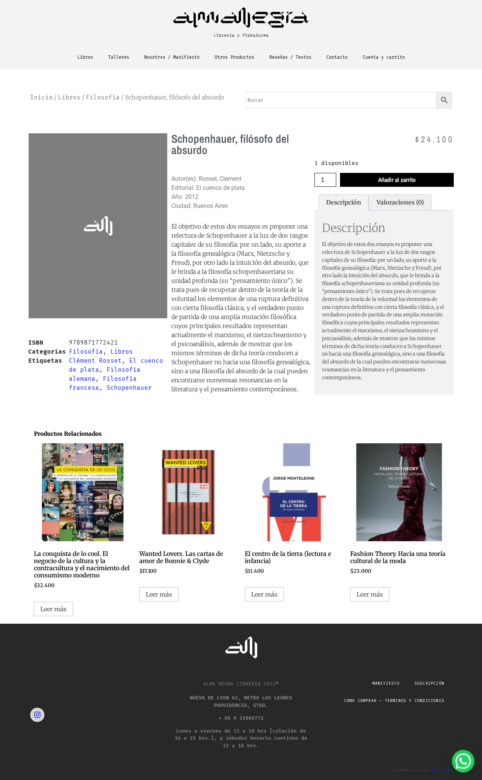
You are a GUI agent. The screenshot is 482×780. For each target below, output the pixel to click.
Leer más (53, 609)
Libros (85, 57)
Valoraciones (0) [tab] (400, 202)
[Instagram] (37, 715)
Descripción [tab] (343, 202)
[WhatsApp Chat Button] (463, 761)
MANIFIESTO (386, 683)
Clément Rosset (95, 360)
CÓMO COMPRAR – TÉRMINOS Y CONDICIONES (394, 701)
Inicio (41, 97)
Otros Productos (234, 57)
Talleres (118, 57)
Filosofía (103, 97)
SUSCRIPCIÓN (429, 683)
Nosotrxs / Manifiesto (172, 57)
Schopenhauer (129, 387)
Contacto (337, 57)
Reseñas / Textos (290, 57)
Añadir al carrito (397, 180)
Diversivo (442, 770)
